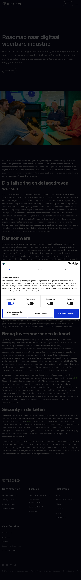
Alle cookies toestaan (66, 313)
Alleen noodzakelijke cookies (14, 313)
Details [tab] (40, 270)
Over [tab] (67, 270)
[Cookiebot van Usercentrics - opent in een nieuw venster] (69, 263)
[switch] (31, 303)
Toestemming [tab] (14, 270)
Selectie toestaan (40, 313)
